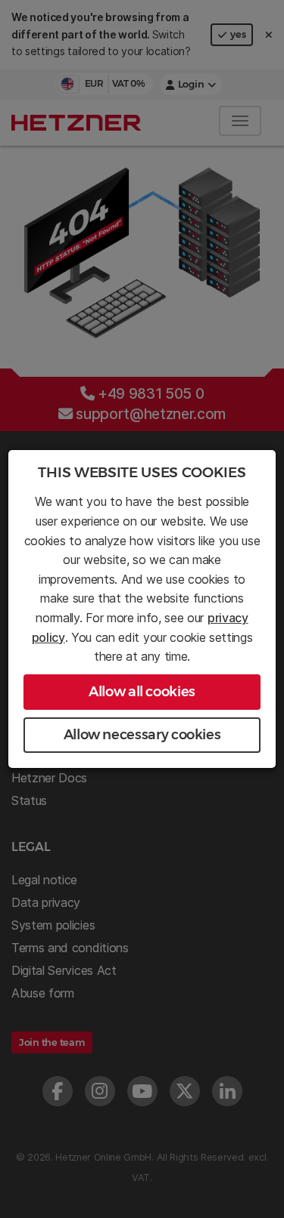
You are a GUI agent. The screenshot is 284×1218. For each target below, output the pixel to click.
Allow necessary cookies (142, 734)
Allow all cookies (142, 691)
